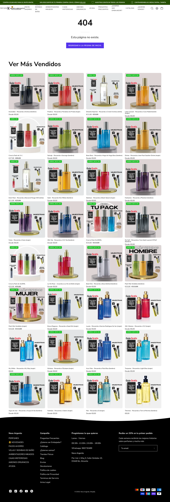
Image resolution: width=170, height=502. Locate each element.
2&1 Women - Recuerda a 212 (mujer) (138, 326)
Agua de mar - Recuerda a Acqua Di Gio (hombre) (25, 411)
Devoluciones (46, 466)
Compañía (44, 433)
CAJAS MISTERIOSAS (18, 458)
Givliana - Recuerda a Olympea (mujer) (60, 368)
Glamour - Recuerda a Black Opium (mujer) (100, 198)
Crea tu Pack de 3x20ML (17, 284)
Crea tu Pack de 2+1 (15, 155)
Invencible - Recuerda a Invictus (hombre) (22, 112)
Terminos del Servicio (49, 478)
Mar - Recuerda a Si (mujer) (95, 411)
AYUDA (12, 466)
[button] (52, 8)
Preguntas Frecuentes (49, 438)
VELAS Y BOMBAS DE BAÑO (21, 450)
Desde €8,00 (14, 114)
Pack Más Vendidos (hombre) (134, 284)
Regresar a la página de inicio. (84, 45)
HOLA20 (82, 2)
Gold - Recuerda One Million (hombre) (60, 198)
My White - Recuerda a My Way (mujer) (22, 368)
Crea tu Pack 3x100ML (94, 240)
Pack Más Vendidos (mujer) (18, 326)
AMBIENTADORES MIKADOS (21, 454)
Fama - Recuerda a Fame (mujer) (20, 240)
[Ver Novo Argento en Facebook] (21, 491)
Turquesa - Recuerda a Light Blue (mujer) (139, 368)
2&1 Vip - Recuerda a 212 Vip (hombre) (60, 240)
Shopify (92, 492)
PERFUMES (14, 438)
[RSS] (31, 491)
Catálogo (44, 446)
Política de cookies (48, 470)
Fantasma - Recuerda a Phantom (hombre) (139, 198)
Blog (42, 458)
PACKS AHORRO (16, 446)
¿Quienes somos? (47, 450)
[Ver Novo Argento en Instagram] (10, 491)
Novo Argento (15, 433)
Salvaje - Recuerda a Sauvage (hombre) (60, 155)
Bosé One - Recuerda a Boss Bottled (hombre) (101, 284)
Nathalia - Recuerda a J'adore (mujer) (59, 411)
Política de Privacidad (49, 474)
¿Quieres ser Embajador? (50, 442)
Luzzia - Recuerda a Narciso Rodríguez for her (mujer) (104, 326)
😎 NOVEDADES (16, 442)
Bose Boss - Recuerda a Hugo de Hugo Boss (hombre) (104, 155)
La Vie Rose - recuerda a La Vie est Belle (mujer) (63, 284)
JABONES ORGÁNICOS (19, 462)
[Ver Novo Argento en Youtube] (26, 491)
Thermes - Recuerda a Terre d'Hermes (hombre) (141, 411)
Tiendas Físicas (46, 454)
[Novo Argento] (16, 8)
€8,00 (11, 371)
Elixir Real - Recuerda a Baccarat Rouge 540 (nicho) (26, 198)
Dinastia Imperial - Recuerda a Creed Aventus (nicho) (104, 112)
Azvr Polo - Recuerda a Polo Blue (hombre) (100, 368)
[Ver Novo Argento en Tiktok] (15, 491)
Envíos (43, 462)
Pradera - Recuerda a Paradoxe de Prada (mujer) (63, 112)
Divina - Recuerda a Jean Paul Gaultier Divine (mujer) (142, 155)
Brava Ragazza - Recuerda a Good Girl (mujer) (62, 326)
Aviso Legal (45, 482)
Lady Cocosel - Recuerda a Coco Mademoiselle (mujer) (140, 112)
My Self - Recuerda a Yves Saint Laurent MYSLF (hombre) (141, 240)
